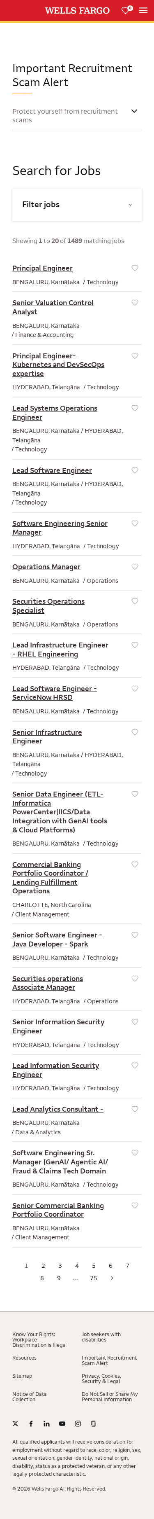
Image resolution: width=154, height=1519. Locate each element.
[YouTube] (62, 1424)
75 (93, 1278)
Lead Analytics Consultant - (57, 1109)
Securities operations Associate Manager (47, 983)
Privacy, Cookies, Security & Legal (101, 1378)
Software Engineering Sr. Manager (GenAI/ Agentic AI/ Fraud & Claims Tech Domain (60, 1161)
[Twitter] (15, 1424)
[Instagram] (78, 1424)
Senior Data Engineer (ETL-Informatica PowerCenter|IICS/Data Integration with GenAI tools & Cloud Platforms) (59, 812)
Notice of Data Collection (29, 1396)
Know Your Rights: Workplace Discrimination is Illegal (39, 1340)
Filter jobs (41, 204)
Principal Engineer (42, 268)
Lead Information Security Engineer (55, 1070)
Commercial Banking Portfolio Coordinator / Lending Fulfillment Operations (50, 878)
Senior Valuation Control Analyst (53, 307)
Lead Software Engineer (52, 470)
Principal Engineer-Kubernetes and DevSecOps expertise (58, 364)
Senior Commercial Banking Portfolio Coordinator (58, 1210)
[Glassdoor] (93, 1424)
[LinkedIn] (47, 1424)
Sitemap (22, 1376)
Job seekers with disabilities (101, 1337)
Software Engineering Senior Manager (60, 528)
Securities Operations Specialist (48, 606)
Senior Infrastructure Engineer (47, 737)
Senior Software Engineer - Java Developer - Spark (57, 939)
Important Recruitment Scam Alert (109, 1360)
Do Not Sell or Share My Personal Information (110, 1396)
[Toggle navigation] (143, 10)
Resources (24, 1357)
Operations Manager (46, 566)
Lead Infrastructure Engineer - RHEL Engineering (60, 649)
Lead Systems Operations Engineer (54, 413)
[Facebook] (31, 1424)
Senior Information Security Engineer (58, 1026)
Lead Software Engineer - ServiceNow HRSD (54, 693)
